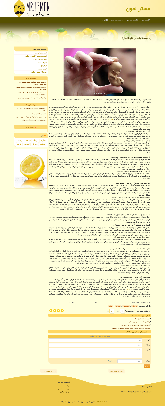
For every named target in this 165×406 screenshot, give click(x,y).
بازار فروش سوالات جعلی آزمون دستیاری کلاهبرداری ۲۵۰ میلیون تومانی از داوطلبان (32, 83)
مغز (66, 167)
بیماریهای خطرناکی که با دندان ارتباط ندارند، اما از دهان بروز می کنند (31, 109)
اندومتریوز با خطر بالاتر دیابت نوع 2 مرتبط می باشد (34, 120)
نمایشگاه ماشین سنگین (39, 72)
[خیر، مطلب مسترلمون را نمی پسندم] (111, 311)
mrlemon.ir (101, 402)
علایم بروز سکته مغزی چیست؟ (142, 319)
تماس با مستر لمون (116, 20)
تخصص (126, 306)
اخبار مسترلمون (115, 371)
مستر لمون (138, 8)
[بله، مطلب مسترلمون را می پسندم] (122, 311)
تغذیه (118, 306)
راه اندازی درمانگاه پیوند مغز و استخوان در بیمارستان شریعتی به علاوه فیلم (31, 88)
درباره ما (67, 386)
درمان (128, 289)
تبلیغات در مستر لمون (63, 389)
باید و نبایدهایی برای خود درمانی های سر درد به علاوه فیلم (135, 325)
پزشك (135, 306)
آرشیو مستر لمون (64, 391)
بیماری (43, 140)
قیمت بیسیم (43, 69)
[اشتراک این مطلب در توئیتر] (54, 310)
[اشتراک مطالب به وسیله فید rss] (50, 310)
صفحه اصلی (145, 20)
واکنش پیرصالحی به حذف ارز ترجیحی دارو (139, 322)
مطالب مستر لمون (131, 20)
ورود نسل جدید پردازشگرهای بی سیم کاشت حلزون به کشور (31, 117)
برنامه (28, 140)
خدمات (43, 144)
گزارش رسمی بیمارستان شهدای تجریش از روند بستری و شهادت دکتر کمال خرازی (32, 93)
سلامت (110, 119)
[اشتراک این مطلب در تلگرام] (62, 310)
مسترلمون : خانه (48, 371)
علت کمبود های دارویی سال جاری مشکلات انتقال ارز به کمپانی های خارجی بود (131, 328)
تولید (110, 306)
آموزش (104, 20)
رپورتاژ (35, 144)
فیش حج (44, 66)
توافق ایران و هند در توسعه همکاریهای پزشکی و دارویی (32, 98)
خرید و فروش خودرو (40, 59)
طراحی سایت (42, 62)
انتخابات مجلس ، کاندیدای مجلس (36, 56)
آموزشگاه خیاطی (41, 53)
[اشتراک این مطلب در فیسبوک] (58, 310)
